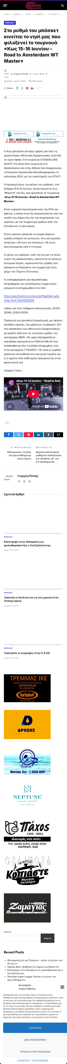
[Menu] (5, 5)
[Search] (62, 5)
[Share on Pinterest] (27, 88)
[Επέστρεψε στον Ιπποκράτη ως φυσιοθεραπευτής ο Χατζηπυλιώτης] (33, 516)
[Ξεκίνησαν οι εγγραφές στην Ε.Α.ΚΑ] (33, 627)
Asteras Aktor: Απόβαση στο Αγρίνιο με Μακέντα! (33, 966)
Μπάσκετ (9, 23)
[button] (62, 987)
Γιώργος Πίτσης (20, 74)
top (7, 422)
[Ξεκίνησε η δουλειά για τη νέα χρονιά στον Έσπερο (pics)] (33, 572)
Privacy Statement (40, 1060)
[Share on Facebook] (17, 88)
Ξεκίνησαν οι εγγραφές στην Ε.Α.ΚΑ (27, 653)
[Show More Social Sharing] (38, 88)
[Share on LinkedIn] (32, 88)
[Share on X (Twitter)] (22, 88)
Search (7, 932)
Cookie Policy (23, 1060)
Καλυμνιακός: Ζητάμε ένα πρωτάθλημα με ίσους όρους (19, 455)
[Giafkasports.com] (33, 5)
